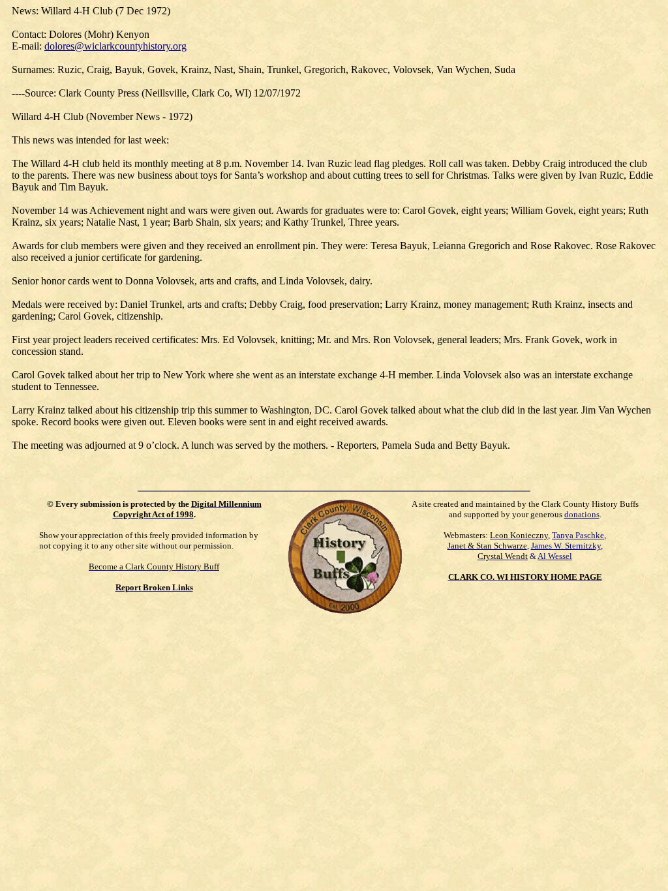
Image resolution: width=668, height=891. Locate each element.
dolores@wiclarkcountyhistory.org (115, 46)
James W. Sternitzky (566, 546)
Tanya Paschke (578, 535)
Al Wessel (555, 556)
